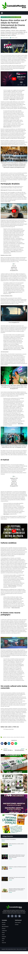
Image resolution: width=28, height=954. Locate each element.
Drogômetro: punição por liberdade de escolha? (17, 866)
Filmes (3, 932)
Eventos (3, 17)
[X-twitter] (15, 916)
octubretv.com (18, 63)
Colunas (3, 924)
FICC (3, 940)
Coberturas (4, 930)
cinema (11, 737)
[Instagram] (12, 916)
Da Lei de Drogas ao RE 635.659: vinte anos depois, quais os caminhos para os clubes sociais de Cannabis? (17, 856)
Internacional (12, 17)
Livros (3, 934)
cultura (15, 737)
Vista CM (4, 942)
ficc (20, 737)
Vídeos (3, 938)
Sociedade (18, 17)
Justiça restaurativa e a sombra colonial (16, 843)
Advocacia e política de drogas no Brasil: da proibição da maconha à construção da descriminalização (17, 890)
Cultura (7, 17)
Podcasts (4, 936)
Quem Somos (18, 922)
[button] (2, 743)
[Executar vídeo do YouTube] (14, 78)
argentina (4, 737)
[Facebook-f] (8, 916)
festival (17, 737)
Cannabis (8, 737)
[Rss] (19, 916)
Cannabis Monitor (5, 516)
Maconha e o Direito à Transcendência (9, 839)
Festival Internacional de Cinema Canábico (11, 56)
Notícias (3, 922)
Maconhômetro (5, 926)
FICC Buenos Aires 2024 (8, 729)
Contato (16, 924)
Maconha (23, 737)
